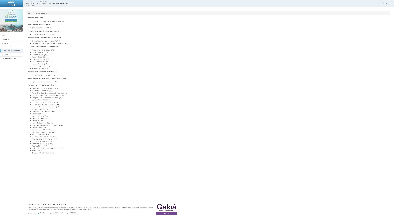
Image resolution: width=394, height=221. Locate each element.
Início (4, 35)
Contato (5, 54)
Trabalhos (6, 39)
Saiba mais (166, 213)
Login (385, 3)
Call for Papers (42, 214)
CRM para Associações (74, 214)
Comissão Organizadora (12, 51)
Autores (5, 43)
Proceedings (32, 214)
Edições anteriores (9, 58)
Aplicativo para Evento (58, 214)
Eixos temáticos (8, 47)
